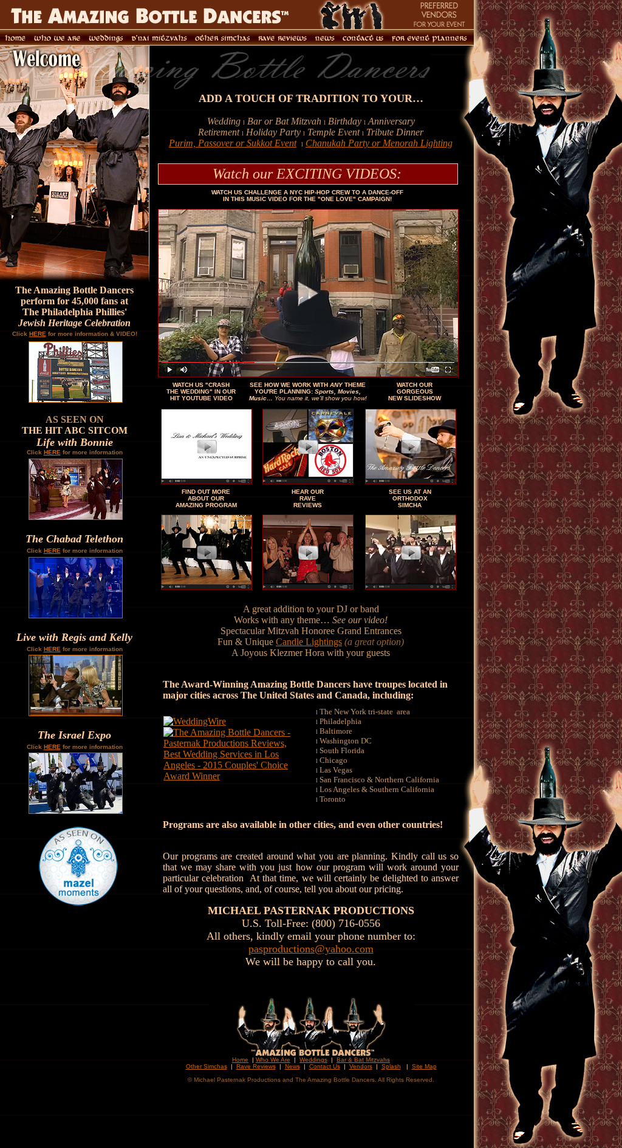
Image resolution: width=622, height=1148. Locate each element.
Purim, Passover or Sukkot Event (232, 143)
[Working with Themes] (308, 481)
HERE (37, 333)
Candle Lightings (309, 642)
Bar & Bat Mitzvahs (363, 1059)
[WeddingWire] (194, 721)
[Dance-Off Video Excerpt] (308, 374)
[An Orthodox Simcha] (410, 586)
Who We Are (273, 1059)
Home (240, 1059)
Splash (391, 1066)
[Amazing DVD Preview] (206, 586)
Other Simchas (206, 1066)
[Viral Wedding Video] (206, 481)
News (292, 1066)
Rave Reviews (256, 1066)
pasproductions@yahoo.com (311, 949)
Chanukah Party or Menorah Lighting (379, 143)
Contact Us (324, 1066)
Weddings (313, 1059)
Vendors (360, 1066)
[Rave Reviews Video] (308, 586)
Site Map (424, 1066)
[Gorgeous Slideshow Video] (410, 481)
